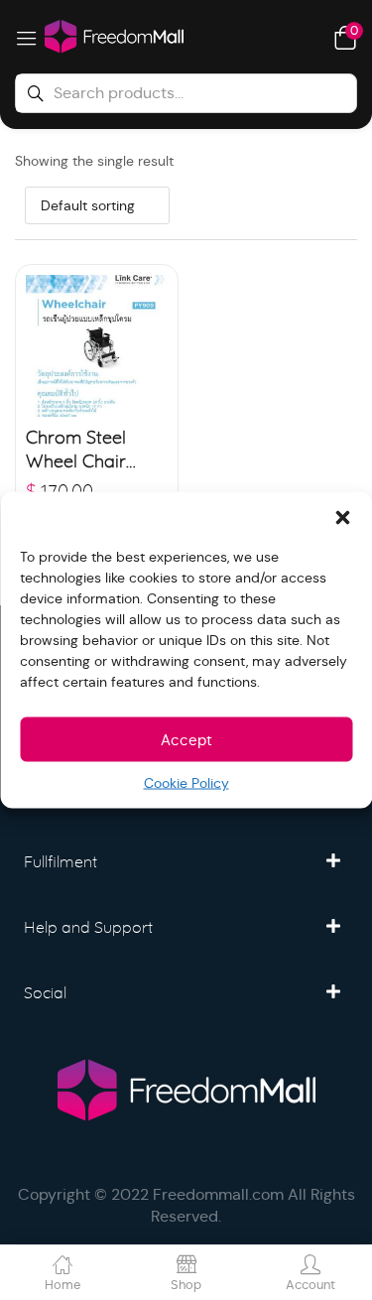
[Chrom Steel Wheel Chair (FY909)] (97, 346)
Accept (186, 738)
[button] (342, 517)
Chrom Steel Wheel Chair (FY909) (76, 452)
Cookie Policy (186, 783)
